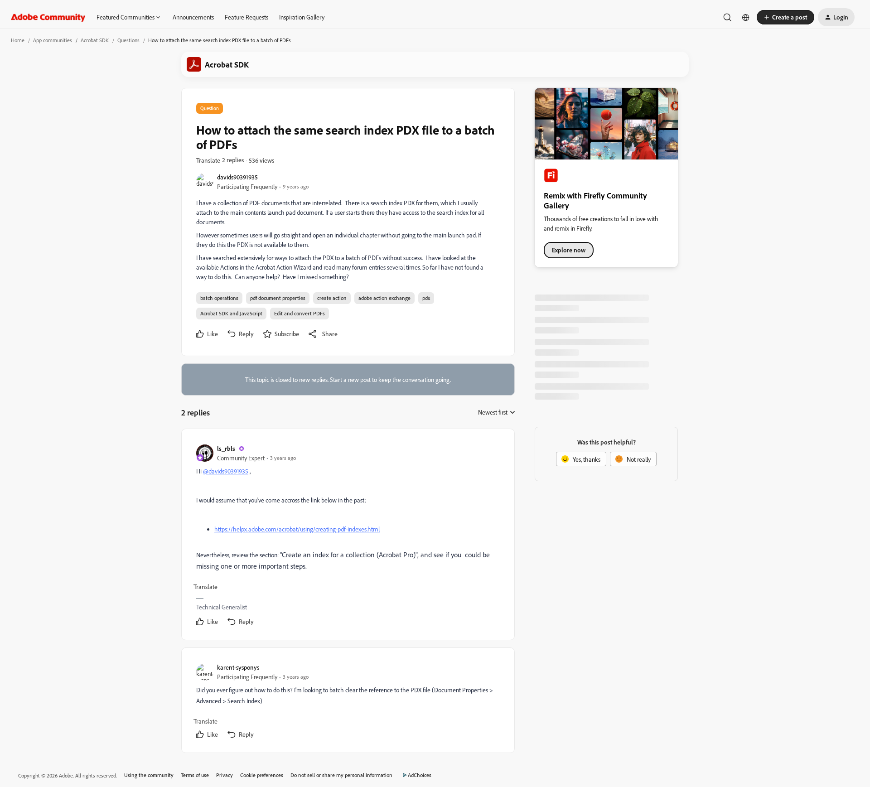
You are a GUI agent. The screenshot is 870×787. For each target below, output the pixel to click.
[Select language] (746, 17)
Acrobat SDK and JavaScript (231, 313)
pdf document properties (277, 298)
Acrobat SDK (95, 40)
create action (332, 298)
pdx (426, 298)
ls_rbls (226, 448)
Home (17, 40)
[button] (785, 17)
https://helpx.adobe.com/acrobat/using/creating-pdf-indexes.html (297, 529)
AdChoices (419, 775)
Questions (128, 40)
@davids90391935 (225, 471)
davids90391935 (237, 177)
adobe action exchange (384, 298)
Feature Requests (246, 17)
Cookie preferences (261, 775)
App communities (52, 40)
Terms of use (195, 775)
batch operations (219, 298)
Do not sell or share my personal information (341, 775)
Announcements (193, 17)
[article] (347, 536)
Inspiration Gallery (301, 17)
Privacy (224, 775)
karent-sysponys (238, 667)
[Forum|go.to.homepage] (48, 17)
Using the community (149, 775)
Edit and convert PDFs (299, 313)
